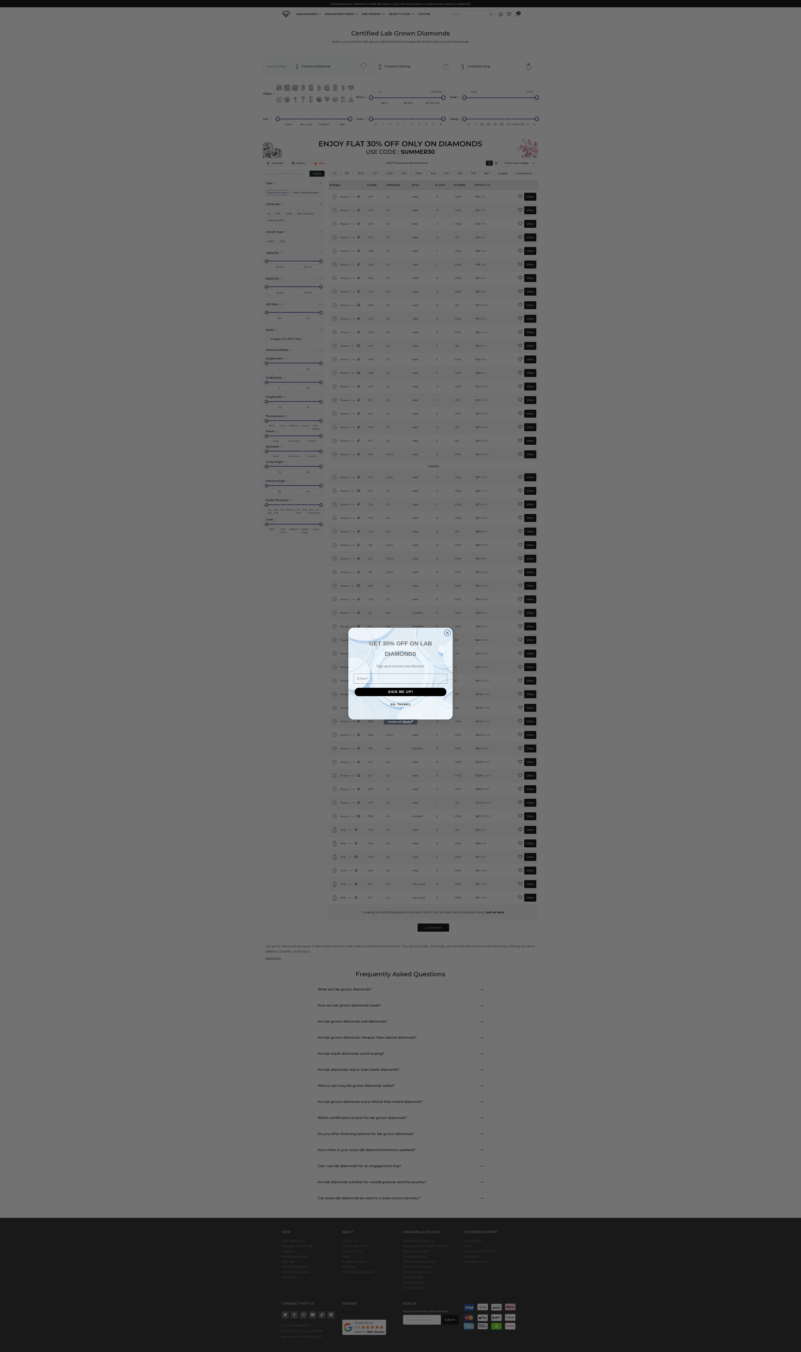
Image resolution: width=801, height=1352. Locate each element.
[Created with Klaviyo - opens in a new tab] (400, 722)
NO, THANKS (401, 704)
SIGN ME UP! (400, 692)
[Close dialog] (447, 633)
